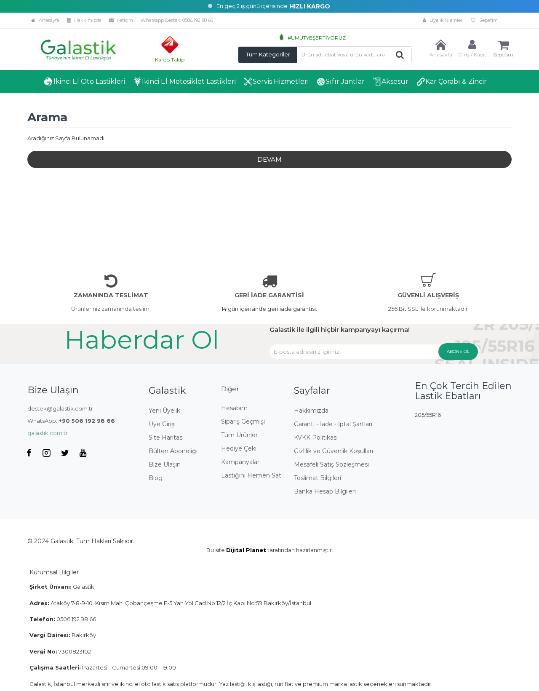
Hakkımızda (87, 20)
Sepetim (488, 20)
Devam (269, 159)
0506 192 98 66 (197, 20)
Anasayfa (48, 20)
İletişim (124, 20)
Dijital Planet (246, 550)
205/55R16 (428, 414)
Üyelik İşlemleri (446, 20)
